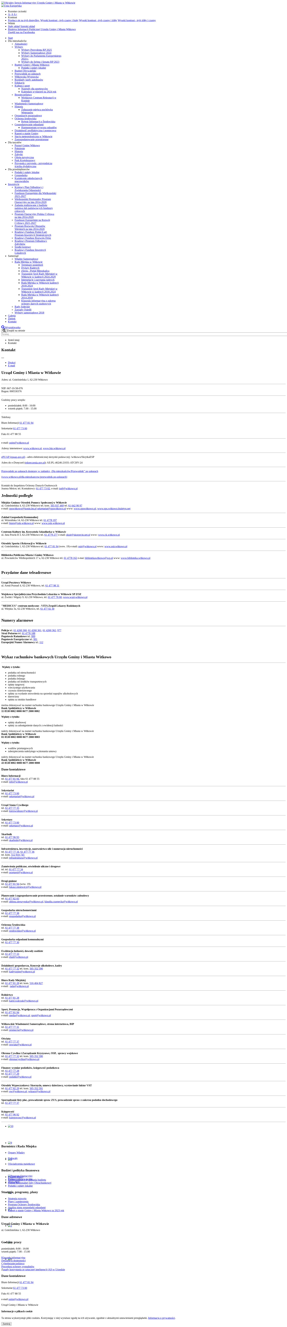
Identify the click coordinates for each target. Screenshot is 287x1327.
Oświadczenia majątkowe (21, 1163)
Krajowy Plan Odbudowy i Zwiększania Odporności (29, 189)
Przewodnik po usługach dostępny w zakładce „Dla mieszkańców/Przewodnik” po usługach (49, 471)
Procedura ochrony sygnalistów (17, 1266)
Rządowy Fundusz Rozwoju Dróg (33, 238)
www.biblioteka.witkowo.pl (135, 558)
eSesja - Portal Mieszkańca (35, 270)
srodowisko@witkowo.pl (22, 930)
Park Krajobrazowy (25, 160)
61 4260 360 (20, 630)
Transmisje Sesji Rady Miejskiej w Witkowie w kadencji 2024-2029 (39, 275)
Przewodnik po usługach (28, 73)
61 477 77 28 (12, 1070)
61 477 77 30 (12, 942)
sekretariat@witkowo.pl (21, 796)
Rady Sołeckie (22, 306)
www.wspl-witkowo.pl (75, 597)
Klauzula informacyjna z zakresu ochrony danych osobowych (38, 302)
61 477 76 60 (55, 597)
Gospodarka (21, 175)
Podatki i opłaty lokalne (33, 67)
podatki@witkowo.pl (20, 1076)
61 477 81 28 (12, 983)
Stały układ (14, 26)
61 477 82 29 (12, 1088)
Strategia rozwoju (17, 1198)
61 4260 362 (49, 630)
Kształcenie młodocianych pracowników (28, 180)
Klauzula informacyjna (13, 1257)
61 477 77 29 (12, 1073)
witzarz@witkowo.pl (39, 1091)
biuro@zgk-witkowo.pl (21, 523)
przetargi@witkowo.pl (21, 872)
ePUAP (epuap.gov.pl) (13, 457)
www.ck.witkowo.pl (109, 534)
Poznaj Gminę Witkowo (27, 145)
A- (9, 14)
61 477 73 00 (20, 428)
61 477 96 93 (12, 837)
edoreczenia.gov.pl (35, 462)
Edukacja (19, 82)
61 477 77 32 (12, 968)
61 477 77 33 (12, 954)
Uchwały (13, 1158)
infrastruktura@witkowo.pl (23, 857)
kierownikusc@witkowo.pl (23, 811)
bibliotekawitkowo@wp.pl (99, 558)
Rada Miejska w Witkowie (29, 261)
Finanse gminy (15, 1176)
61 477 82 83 (12, 898)
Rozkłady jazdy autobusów (29, 79)
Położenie (20, 148)
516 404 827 (36, 983)
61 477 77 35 (12, 808)
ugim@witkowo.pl (19, 442)
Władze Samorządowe (26, 258)
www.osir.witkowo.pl (115, 546)
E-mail (11, 365)
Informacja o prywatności (161, 1318)
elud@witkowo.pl (18, 957)
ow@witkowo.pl (18, 1091)
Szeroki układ (27, 26)
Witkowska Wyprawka (27, 76)
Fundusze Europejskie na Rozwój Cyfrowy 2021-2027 (32, 221)
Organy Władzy (16, 1152)
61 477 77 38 (12, 913)
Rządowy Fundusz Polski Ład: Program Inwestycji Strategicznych (33, 233)
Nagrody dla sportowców (34, 88)
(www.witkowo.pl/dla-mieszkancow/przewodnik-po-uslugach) (34, 476)
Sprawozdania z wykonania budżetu (27, 1179)
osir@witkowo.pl (87, 546)
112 (41, 642)
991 (35, 639)
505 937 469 (57, 505)
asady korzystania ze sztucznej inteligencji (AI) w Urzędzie (34, 1269)
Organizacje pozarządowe (28, 115)
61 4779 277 (51, 534)
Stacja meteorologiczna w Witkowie (33, 136)
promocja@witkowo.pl (21, 1030)
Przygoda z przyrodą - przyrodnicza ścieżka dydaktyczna (33, 165)
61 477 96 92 (12, 1114)
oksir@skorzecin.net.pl (78, 534)
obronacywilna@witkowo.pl (24, 1059)
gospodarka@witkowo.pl (22, 916)
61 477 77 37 (12, 1041)
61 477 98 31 (52, 585)
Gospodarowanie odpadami (29, 124)
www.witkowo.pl (32, 448)
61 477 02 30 (47, 608)
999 (33, 636)
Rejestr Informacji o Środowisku (38, 121)
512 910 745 (17, 854)
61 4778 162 (70, 558)
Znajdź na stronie (16, 330)
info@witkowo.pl (18, 781)
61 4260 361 (34, 630)
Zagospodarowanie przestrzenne (31, 139)
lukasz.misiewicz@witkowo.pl (25, 887)
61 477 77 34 (12, 851)
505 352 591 (36, 1088)
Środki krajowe (23, 247)
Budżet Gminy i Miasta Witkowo (32, 64)
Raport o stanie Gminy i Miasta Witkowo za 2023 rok (36, 1210)
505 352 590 (36, 968)
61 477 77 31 (12, 1027)
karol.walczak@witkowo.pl (23, 1000)
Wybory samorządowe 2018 (29, 312)
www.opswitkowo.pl (85, 508)
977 (59, 630)
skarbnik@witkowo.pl (21, 840)
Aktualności (21, 43)
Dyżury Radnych (30, 267)
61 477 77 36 (27, 851)
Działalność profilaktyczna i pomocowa (35, 130)
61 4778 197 (50, 520)
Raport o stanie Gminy (26, 133)
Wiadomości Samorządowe (29, 103)
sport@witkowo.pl (41, 1015)
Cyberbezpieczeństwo (12, 1263)
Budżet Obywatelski (25, 70)
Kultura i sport (22, 85)
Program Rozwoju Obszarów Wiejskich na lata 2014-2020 (30, 227)
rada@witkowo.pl (19, 986)
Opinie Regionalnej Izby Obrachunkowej (29, 1182)
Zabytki (19, 154)
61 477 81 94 (26, 422)
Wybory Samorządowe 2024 (36, 52)
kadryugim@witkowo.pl (22, 971)
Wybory (19, 46)
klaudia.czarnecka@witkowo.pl (61, 901)
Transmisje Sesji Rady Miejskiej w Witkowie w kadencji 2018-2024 (39, 290)
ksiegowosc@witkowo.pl (22, 1117)
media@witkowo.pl (19, 1015)
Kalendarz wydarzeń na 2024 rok (38, 91)
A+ (15, 14)
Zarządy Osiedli (23, 309)
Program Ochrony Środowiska (24, 1204)
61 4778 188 (28, 633)
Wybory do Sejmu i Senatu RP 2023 (40, 61)
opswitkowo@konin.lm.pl (23, 508)
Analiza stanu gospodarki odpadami (27, 1207)
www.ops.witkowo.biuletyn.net (113, 508)
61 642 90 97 (75, 505)
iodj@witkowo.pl (68, 488)
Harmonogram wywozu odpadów (39, 127)
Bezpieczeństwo (23, 94)
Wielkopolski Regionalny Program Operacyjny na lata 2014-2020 (33, 201)
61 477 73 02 (43, 488)
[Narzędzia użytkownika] (2, 357)
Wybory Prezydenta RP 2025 (36, 49)
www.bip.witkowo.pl (54, 448)
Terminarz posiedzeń (32, 264)
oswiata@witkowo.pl (20, 1044)
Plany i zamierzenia (18, 1201)
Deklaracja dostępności (13, 1260)
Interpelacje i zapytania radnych (37, 279)
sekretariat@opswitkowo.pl (51, 508)
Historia (19, 106)
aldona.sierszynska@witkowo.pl (26, 901)
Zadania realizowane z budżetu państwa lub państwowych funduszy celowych (34, 208)
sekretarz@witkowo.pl (21, 825)
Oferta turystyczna (24, 157)
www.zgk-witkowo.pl (53, 523)
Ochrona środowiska (25, 118)
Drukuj (11, 362)
